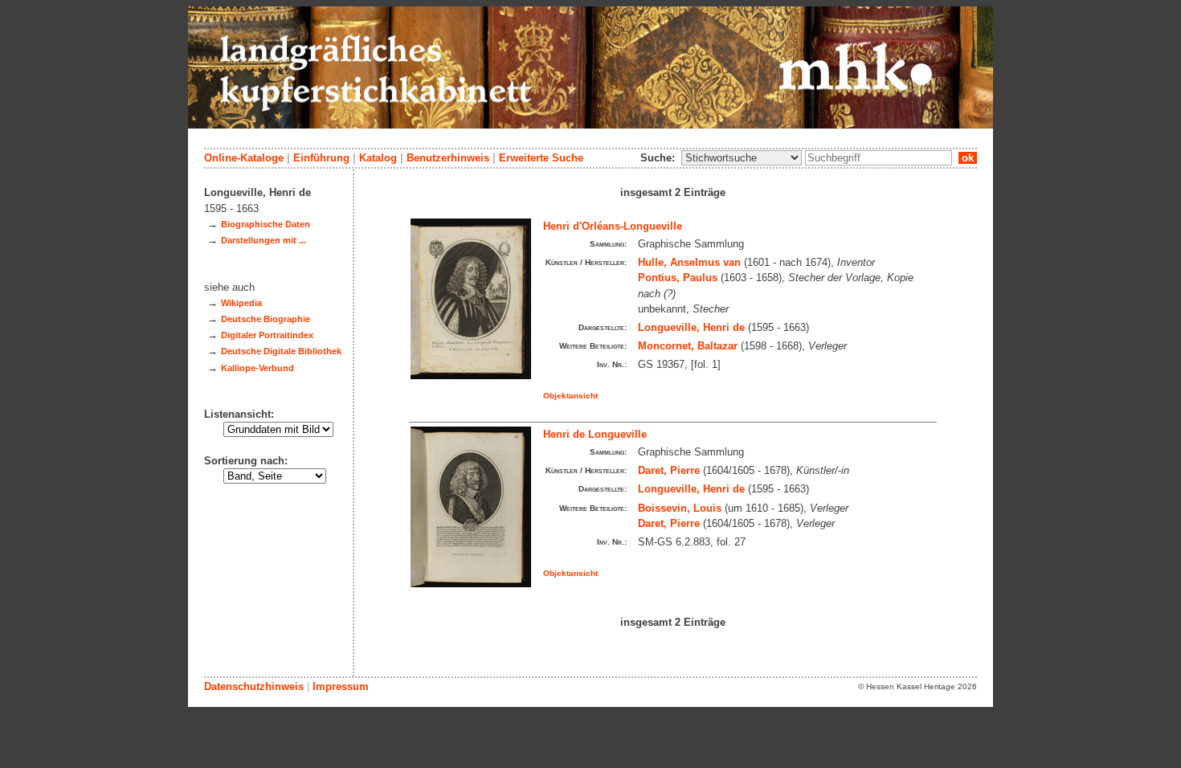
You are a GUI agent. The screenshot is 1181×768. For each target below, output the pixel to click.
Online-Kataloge (244, 158)
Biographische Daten (265, 224)
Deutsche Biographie (265, 319)
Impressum (341, 686)
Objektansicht (570, 395)
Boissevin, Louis (679, 508)
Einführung (321, 158)
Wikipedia (241, 303)
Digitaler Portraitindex (267, 335)
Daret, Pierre (669, 470)
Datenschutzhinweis (254, 686)
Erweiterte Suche (541, 158)
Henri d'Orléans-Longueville (612, 226)
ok (967, 158)
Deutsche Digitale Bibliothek (281, 351)
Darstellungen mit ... (263, 240)
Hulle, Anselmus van (689, 262)
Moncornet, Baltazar (688, 346)
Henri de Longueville (595, 434)
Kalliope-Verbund (257, 368)
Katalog (378, 158)
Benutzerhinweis (448, 158)
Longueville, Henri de (691, 327)
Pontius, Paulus (677, 278)
